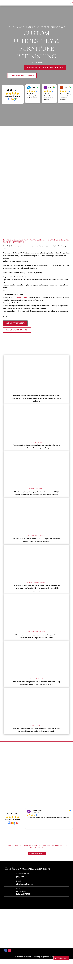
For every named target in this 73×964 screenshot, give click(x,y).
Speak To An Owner (36, 183)
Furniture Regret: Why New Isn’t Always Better (50, 754)
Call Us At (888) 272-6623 (22, 76)
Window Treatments (36, 632)
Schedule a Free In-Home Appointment (44, 68)
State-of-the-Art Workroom (36, 216)
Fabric (36, 393)
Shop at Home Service (36, 150)
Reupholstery (37, 442)
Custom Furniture (36, 489)
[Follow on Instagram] (7, 3)
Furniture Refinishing (36, 582)
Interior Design (36, 679)
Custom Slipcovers (36, 536)
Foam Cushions (36, 725)
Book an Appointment (15, 323)
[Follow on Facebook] (4, 3)
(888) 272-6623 (31, 186)
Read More (44, 790)
